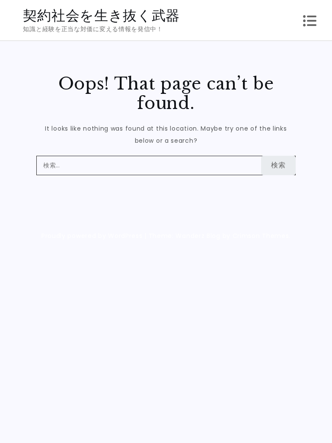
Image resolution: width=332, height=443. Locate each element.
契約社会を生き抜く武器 (101, 15)
